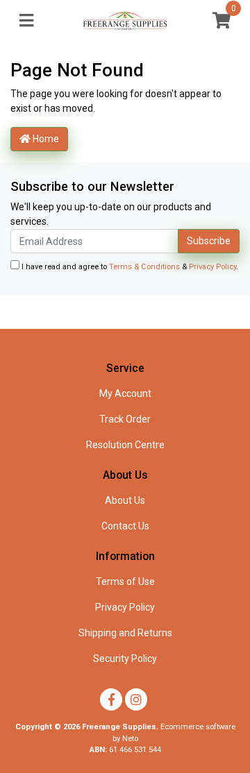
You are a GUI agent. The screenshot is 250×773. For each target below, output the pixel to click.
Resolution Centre (125, 444)
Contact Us (125, 526)
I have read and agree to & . (128, 266)
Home (45, 138)
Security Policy (125, 658)
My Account (125, 393)
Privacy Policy (212, 266)
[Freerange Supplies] (125, 20)
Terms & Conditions (144, 266)
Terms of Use (125, 581)
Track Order (125, 419)
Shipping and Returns (125, 632)
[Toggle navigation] (26, 21)
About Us (125, 500)
